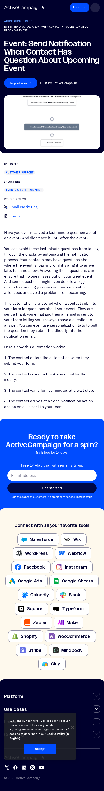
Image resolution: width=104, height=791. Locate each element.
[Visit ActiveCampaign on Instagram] (32, 767)
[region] (40, 736)
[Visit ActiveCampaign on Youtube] (41, 767)
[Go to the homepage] (24, 8)
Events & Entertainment (24, 189)
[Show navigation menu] (95, 7)
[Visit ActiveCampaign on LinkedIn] (24, 767)
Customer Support (20, 172)
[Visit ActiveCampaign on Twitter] (6, 767)
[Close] (72, 727)
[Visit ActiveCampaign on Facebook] (15, 767)
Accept (40, 749)
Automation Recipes (18, 21)
